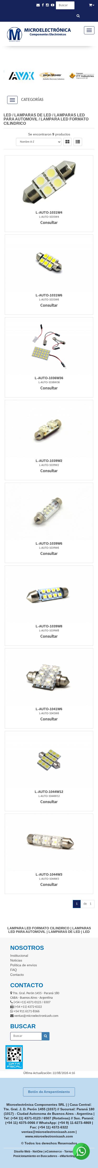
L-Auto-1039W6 (49, 543)
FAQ (13, 970)
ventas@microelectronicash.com (48, 1132)
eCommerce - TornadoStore (64, 1151)
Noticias (16, 960)
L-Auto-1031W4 (49, 212)
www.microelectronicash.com (49, 1136)
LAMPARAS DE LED (32, 115)
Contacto (17, 975)
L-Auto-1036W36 (49, 378)
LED (7, 115)
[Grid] (67, 142)
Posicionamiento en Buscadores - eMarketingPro (46, 1156)
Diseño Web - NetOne (28, 1151)
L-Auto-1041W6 (49, 709)
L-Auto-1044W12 (49, 792)
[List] (78, 142)
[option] (19, 76)
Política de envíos (23, 965)
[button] (38, 5)
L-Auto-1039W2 (49, 461)
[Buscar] (78, 16)
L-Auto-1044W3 (49, 874)
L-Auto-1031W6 (49, 295)
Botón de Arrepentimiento (49, 1092)
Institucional (19, 955)
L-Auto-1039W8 (49, 626)
